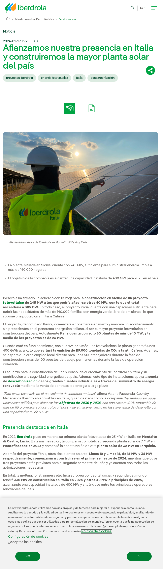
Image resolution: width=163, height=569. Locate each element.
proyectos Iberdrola (19, 78)
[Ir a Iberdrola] (20, 7)
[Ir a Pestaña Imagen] (69, 108)
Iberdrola (24, 437)
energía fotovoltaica (54, 78)
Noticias (49, 19)
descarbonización (103, 78)
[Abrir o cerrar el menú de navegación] (154, 8)
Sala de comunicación (27, 19)
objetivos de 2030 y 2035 (80, 403)
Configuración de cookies (28, 536)
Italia (79, 78)
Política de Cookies (96, 531)
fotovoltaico (13, 303)
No (27, 556)
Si (139, 556)
